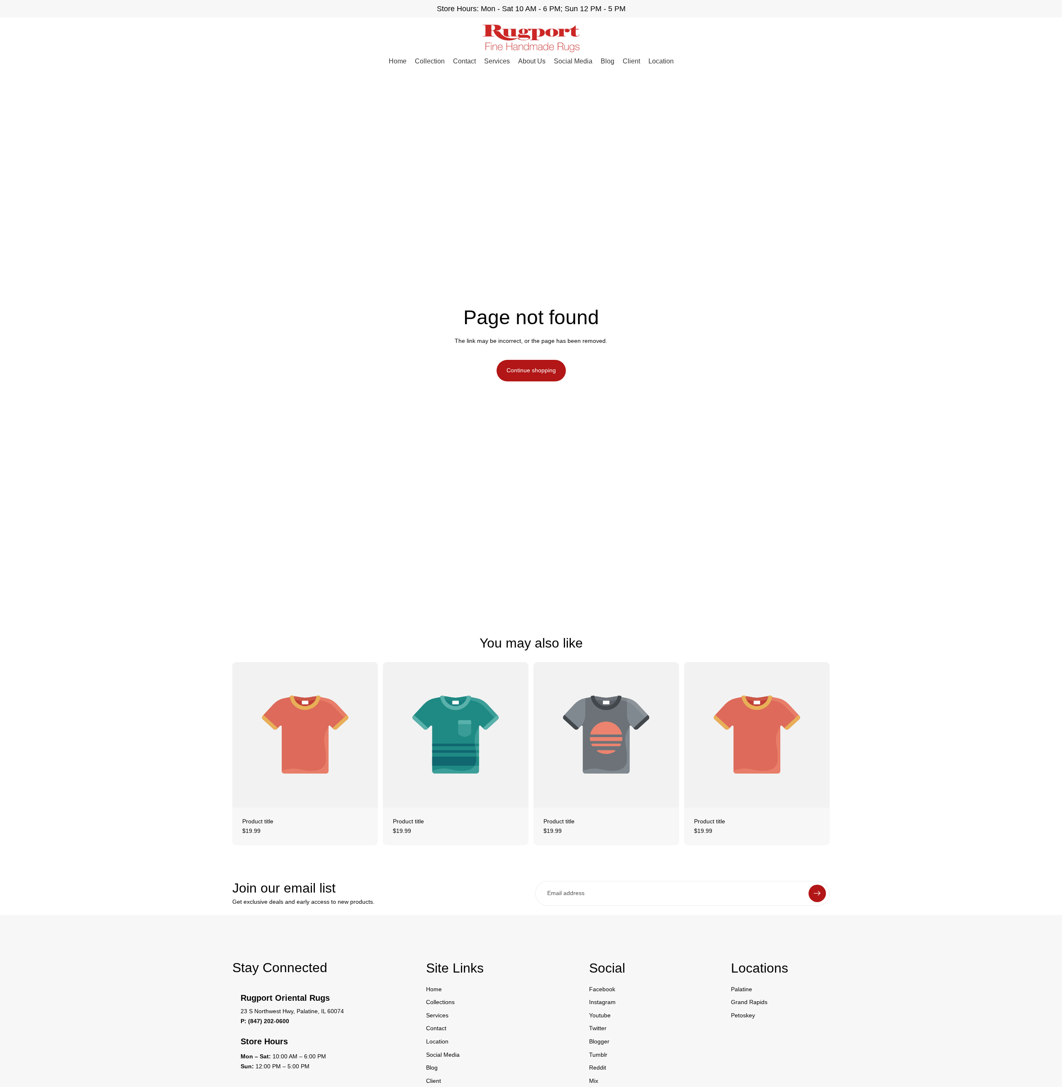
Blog (607, 61)
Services (497, 61)
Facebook (602, 988)
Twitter (598, 1028)
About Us (532, 61)
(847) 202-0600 (268, 1021)
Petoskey (743, 1015)
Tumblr (598, 1054)
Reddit (597, 1067)
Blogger (599, 1041)
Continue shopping (531, 370)
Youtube (600, 1015)
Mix (593, 1080)
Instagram (602, 1002)
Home (398, 61)
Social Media (573, 61)
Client (631, 61)
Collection (430, 61)
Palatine (741, 988)
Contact (464, 61)
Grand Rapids (749, 1002)
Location (661, 61)
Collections (440, 1002)
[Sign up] (817, 893)
